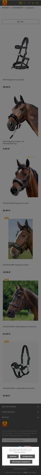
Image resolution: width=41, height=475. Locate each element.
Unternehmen (8, 412)
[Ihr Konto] (33, 3)
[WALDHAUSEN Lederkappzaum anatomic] (20, 300)
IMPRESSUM (6, 447)
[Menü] (21, 3)
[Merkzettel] (29, 3)
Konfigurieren (28, 456)
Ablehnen (13, 456)
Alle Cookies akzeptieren (21, 462)
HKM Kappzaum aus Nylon (13, 80)
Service (5, 417)
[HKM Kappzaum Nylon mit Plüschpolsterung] (20, 115)
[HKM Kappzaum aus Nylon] (20, 53)
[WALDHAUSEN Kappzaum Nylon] (20, 239)
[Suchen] (25, 3)
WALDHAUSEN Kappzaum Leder (16, 203)
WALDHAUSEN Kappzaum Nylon (16, 265)
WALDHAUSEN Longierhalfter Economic (19, 388)
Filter (22, 22)
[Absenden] (35, 440)
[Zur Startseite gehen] (5, 3)
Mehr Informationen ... (20, 452)
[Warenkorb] (37, 3)
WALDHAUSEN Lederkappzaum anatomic (19, 327)
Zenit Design (32, 472)
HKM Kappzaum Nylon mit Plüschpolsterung (13, 142)
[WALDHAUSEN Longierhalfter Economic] (20, 362)
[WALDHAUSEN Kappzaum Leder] (20, 177)
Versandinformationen (20, 469)
